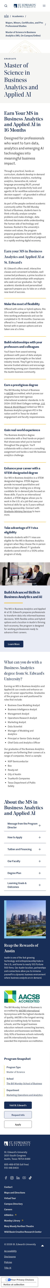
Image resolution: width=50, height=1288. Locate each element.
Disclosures (10, 1256)
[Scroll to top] (42, 1245)
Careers (8, 1209)
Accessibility (10, 1250)
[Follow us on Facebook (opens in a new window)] (6, 1177)
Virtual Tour (10, 1198)
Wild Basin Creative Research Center (23, 1231)
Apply (18, 1124)
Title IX (7, 1267)
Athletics (8, 1214)
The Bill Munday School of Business (24, 1083)
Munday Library (12, 1220)
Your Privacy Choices (22, 1279)
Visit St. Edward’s (18, 1105)
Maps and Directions (14, 1192)
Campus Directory (13, 1203)
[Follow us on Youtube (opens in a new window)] (24, 1177)
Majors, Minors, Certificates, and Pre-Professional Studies (24, 24)
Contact (8, 1186)
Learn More (14, 644)
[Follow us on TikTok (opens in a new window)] (30, 1177)
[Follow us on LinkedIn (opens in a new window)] (18, 1177)
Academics (18, 16)
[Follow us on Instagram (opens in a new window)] (12, 1178)
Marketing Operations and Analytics (24, 1094)
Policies (8, 1262)
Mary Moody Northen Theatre (19, 1226)
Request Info (18, 1114)
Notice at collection (13, 1284)
